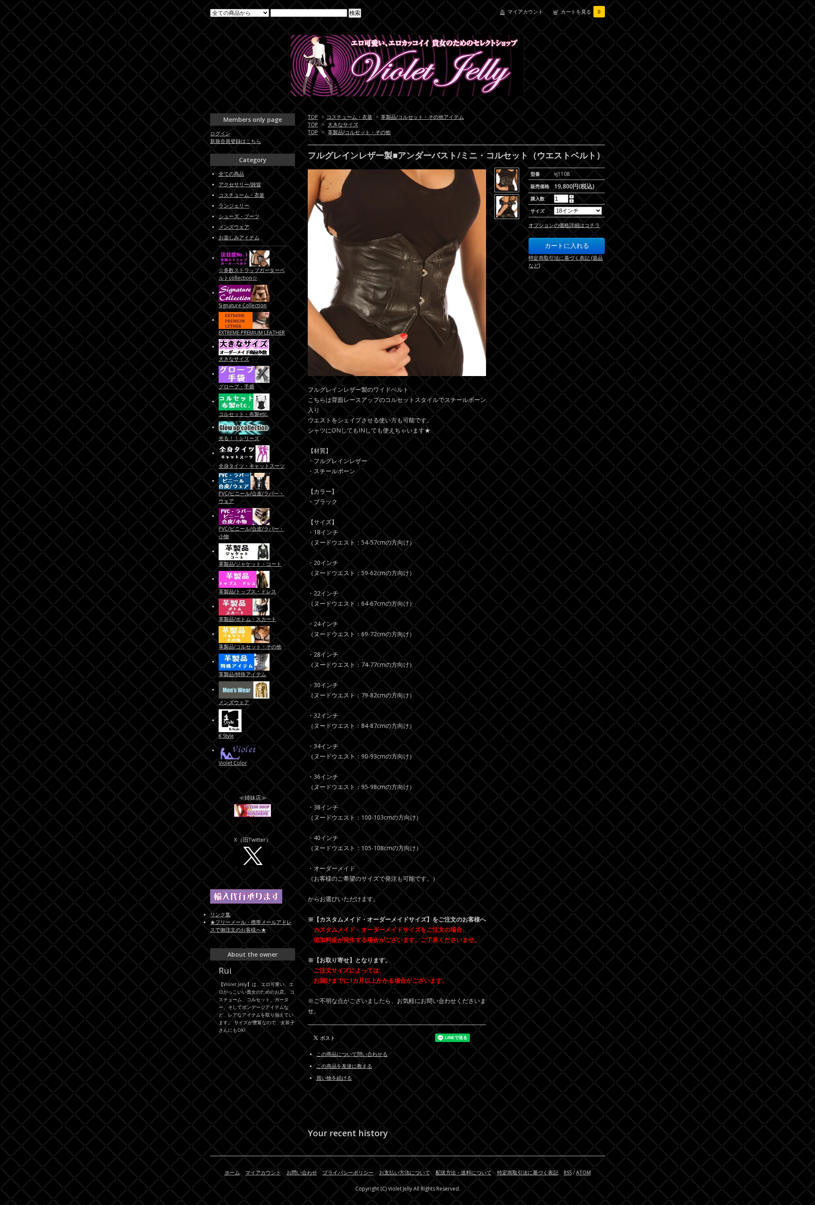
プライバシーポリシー (348, 1172)
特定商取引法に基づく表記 (527, 1172)
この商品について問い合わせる (352, 1054)
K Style (226, 735)
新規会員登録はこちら (235, 141)
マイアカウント (525, 11)
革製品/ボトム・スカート (247, 619)
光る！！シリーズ (239, 438)
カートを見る (581, 11)
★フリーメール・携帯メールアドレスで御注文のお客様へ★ (251, 925)
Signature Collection (243, 305)
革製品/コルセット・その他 (359, 132)
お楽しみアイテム (239, 237)
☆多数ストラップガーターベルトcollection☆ (252, 274)
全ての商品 (231, 173)
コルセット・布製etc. (243, 414)
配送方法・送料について (464, 1172)
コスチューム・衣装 (349, 117)
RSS (568, 1172)
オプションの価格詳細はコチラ (564, 225)
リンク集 (220, 914)
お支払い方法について (404, 1172)
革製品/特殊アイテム (242, 674)
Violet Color (233, 763)
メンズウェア (234, 226)
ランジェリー (234, 205)
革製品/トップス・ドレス (247, 591)
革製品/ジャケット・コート (250, 563)
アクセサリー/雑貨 (240, 184)
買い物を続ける (334, 1077)
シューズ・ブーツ (239, 216)
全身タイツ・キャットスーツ (252, 465)
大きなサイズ (343, 124)
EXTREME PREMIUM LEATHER (252, 332)
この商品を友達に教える (344, 1066)
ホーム (232, 1172)
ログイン (220, 133)
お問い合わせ (302, 1172)
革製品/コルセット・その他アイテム (422, 117)
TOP (313, 117)
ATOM (583, 1172)
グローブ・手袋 (236, 386)
